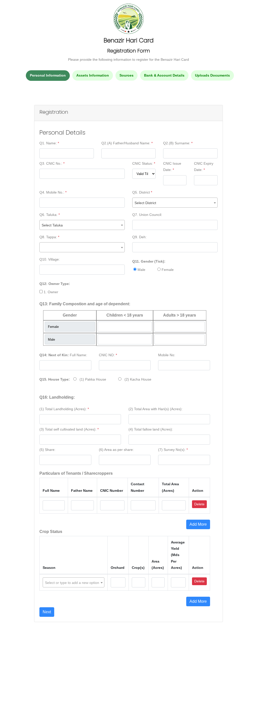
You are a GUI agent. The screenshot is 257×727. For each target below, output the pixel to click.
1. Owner (50, 292)
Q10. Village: (49, 259)
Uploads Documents (212, 75)
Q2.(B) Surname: (177, 143)
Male (141, 270)
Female (167, 270)
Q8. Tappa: (49, 237)
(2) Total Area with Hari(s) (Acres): (155, 409)
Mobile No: (166, 355)
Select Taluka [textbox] (52, 225)
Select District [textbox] (145, 203)
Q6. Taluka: (49, 215)
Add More (198, 524)
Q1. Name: (49, 143)
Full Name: (63, 355)
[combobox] (175, 203)
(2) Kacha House (136, 379)
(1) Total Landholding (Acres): (64, 409)
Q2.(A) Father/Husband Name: (127, 143)
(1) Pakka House (91, 379)
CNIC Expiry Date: (203, 166)
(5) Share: (47, 450)
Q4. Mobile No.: (53, 192)
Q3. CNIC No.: (52, 163)
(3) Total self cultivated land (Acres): (69, 429)
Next (47, 612)
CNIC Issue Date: (172, 166)
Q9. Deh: (139, 237)
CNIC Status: (143, 163)
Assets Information (92, 75)
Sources (126, 75)
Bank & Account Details (164, 75)
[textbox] (73, 583)
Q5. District (142, 192)
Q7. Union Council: (147, 215)
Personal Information (48, 75)
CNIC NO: (108, 355)
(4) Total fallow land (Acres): (150, 429)
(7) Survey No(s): (173, 450)
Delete (199, 504)
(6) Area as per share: (116, 450)
